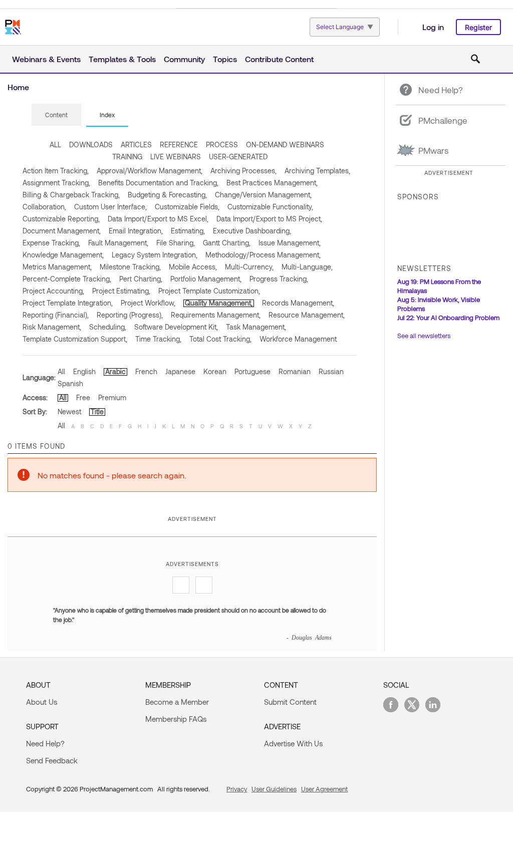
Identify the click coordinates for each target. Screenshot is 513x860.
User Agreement (324, 789)
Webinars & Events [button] (46, 59)
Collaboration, (44, 206)
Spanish (70, 383)
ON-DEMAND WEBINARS (285, 144)
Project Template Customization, (209, 290)
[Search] (475, 59)
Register (478, 27)
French (146, 371)
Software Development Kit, (176, 327)
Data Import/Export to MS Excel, (158, 218)
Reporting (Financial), (56, 315)
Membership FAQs (175, 718)
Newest (69, 411)
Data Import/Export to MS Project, (269, 218)
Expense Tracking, (51, 242)
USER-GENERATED (238, 156)
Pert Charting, (140, 278)
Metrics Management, (57, 266)
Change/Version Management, (263, 194)
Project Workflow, (148, 303)
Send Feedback (52, 760)
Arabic (115, 371)
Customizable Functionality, (270, 206)
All (61, 371)
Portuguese (252, 371)
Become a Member (177, 701)
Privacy (236, 789)
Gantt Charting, (226, 242)
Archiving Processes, (243, 170)
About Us (41, 701)
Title (97, 411)
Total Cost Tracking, (220, 339)
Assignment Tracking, (56, 182)
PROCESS (222, 144)
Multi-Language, (307, 266)
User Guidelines (274, 789)
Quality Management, (218, 303)
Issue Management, (290, 242)
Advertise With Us (293, 743)
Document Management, (62, 230)
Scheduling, (107, 327)
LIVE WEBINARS (175, 156)
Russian (331, 371)
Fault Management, (118, 242)
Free (83, 397)
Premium (112, 397)
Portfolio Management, (205, 278)
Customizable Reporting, (61, 218)
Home (18, 87)
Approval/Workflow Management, (149, 170)
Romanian (295, 371)
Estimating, (188, 230)
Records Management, (298, 303)
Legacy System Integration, (154, 254)
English (84, 371)
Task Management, (256, 327)
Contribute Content (279, 59)
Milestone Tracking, (130, 266)
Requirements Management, (216, 315)
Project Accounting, (53, 290)
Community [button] (184, 59)
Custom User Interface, (110, 206)
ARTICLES (136, 144)
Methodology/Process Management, (263, 254)
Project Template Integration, (68, 303)
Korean (214, 371)
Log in (433, 27)
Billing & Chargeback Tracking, (71, 194)
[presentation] (56, 115)
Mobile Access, (193, 266)
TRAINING (127, 156)
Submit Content (290, 701)
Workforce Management (298, 339)
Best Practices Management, (272, 182)
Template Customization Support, (75, 339)
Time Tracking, (158, 339)
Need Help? (45, 743)
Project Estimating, (121, 290)
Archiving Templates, (317, 170)
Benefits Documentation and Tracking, (158, 182)
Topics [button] (225, 59)
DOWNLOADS (91, 144)
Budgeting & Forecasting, (167, 194)
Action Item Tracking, (56, 170)
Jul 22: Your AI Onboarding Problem (448, 318)
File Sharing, (175, 242)
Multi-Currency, (249, 266)
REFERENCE (179, 144)
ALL (55, 144)
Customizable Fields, (187, 206)
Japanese (180, 371)
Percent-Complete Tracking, (67, 278)
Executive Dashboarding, (252, 230)
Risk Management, (52, 327)
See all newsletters (423, 336)
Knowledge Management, (63, 254)
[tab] (56, 115)
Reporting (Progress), (130, 315)
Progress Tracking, (278, 278)
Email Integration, (136, 230)
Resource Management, (307, 315)
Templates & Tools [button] (122, 59)
